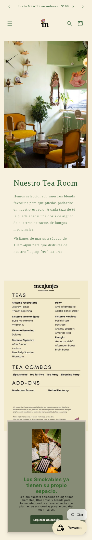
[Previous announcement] (9, 6)
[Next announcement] (83, 6)
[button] (9, 23)
